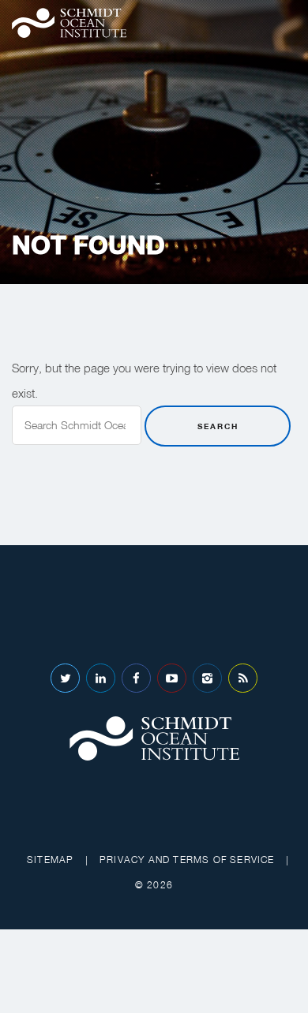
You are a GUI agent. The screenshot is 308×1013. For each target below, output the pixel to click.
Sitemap (50, 859)
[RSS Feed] (242, 678)
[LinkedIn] (100, 678)
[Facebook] (136, 678)
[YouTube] (171, 678)
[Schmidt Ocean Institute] (69, 23)
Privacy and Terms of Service (187, 859)
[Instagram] (207, 678)
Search (218, 426)
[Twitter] (65, 678)
